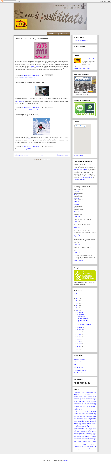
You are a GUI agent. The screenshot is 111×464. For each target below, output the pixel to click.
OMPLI (31, 110)
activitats (22, 110)
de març (79, 341)
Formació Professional (83, 421)
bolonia (94, 401)
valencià (36, 110)
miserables (76, 433)
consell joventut (77, 411)
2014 (77, 298)
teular (94, 444)
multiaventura (85, 433)
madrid (81, 430)
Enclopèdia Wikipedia (79, 359)
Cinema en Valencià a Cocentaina (29, 82)
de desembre (80, 312)
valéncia (80, 448)
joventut (81, 428)
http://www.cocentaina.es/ (86, 177)
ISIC (85, 426)
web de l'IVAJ (27, 139)
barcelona (94, 399)
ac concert (91, 392)
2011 (77, 305)
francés (76, 423)
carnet (81, 406)
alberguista (76, 396)
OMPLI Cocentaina (78, 367)
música (75, 435)
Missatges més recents (21, 155)
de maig (79, 336)
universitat (93, 446)
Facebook (76, 179)
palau (83, 436)
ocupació (90, 435)
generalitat (84, 423)
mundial (90, 433)
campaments (93, 403)
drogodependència (29, 77)
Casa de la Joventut (89, 59)
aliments (90, 396)
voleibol (75, 449)
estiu (78, 418)
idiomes (81, 425)
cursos (94, 411)
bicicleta (88, 401)
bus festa (84, 403)
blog (92, 401)
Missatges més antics (62, 155)
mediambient (84, 431)
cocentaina (77, 410)
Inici (42, 155)
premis (75, 439)
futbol (80, 423)
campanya (76, 404)
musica (94, 433)
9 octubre (87, 392)
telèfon (91, 444)
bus (80, 403)
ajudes (88, 394)
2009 (77, 310)
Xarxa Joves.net (78, 373)
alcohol (80, 396)
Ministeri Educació (92, 431)
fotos (95, 421)
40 (82, 392)
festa (87, 420)
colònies (82, 409)
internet (82, 426)
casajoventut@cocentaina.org (81, 169)
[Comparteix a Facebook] (50, 75)
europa (75, 420)
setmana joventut (78, 443)
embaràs (85, 415)
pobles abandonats (77, 438)
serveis (94, 441)
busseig (88, 403)
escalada (94, 415)
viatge (89, 448)
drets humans (82, 413)
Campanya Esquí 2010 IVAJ (27, 114)
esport (94, 416)
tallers (84, 444)
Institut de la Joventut (79, 362)
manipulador (90, 430)
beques (84, 401)
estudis (89, 418)
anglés (87, 398)
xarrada (88, 449)
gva (92, 423)
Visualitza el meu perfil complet (82, 68)
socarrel (94, 443)
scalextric (79, 441)
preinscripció (93, 438)
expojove (79, 420)
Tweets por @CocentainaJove (81, 40)
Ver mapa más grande (78, 155)
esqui (26, 149)
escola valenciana (87, 416)
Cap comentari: (36, 75)
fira (91, 420)
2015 (77, 296)
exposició (83, 420)
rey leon (94, 439)
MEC (78, 431)
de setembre (80, 329)
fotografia (92, 421)
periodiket (93, 436)
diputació (76, 413)
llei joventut (93, 428)
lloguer (75, 430)
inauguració (88, 425)
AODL (94, 398)
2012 (77, 303)
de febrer (79, 343)
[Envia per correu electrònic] (45, 75)
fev (89, 420)
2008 (77, 349)
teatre (88, 444)
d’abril (79, 339)
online (75, 436)
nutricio (86, 434)
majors (85, 430)
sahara (75, 441)
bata (75, 401)
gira (88, 423)
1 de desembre (77, 392)
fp (74, 423)
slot (89, 443)
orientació (79, 436)
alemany (85, 396)
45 (83, 392)
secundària (85, 441)
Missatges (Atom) (45, 159)
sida (86, 443)
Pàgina (75, 221)
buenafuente (76, 403)
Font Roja (94, 420)
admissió (84, 394)
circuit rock (93, 408)
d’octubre (79, 327)
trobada (83, 446)
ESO (92, 416)
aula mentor (89, 399)
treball (79, 446)
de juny (79, 334)
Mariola (94, 430)
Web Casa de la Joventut (80, 370)
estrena (81, 418)
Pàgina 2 (80, 260)
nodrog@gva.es (35, 66)
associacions (84, 399)
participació (87, 436)
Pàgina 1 (76, 260)
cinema (27, 110)
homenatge (76, 425)
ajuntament (94, 394)
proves (89, 439)
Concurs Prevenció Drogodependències (32, 38)
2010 (77, 308)
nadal (83, 435)
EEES (95, 413)
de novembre (80, 314)
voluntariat (79, 449)
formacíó (76, 421)
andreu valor (82, 398)
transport (76, 446)
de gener (79, 346)
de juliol (79, 332)
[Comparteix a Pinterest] (52, 75)
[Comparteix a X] (49, 75)
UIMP (88, 446)
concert (85, 410)
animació (91, 398)
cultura (87, 411)
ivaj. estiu (92, 426)
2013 (77, 301)
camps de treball (91, 404)
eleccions (76, 415)
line (90, 428)
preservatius (80, 439)
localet (78, 430)
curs (91, 411)
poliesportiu (84, 438)
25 (80, 392)
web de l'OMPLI (20, 101)
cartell (84, 406)
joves (84, 428)
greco (90, 423)
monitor (80, 433)
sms (35, 77)
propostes (85, 439)
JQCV (87, 428)
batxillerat (78, 401)
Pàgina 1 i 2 (77, 216)
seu (84, 443)
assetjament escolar (78, 399)
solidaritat (76, 444)
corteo (83, 411)
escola (75, 416)
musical (79, 435)
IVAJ (29, 149)
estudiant (85, 418)
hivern (94, 423)
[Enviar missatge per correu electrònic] (42, 75)
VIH (95, 448)
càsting (75, 408)
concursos (94, 410)
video (92, 448)
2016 (77, 293)
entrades (89, 415)
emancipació (80, 415)
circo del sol (86, 408)
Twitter (83, 179)
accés (95, 392)
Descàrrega (76, 191)
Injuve (78, 426)
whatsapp (84, 449)
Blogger (66, 460)
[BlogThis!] (47, 75)
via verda (85, 448)
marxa (75, 431)
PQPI (88, 438)
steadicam (80, 444)
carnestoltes (76, 406)
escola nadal (79, 416)
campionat (82, 404)
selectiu (90, 441)
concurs (22, 77)
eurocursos (93, 418)
